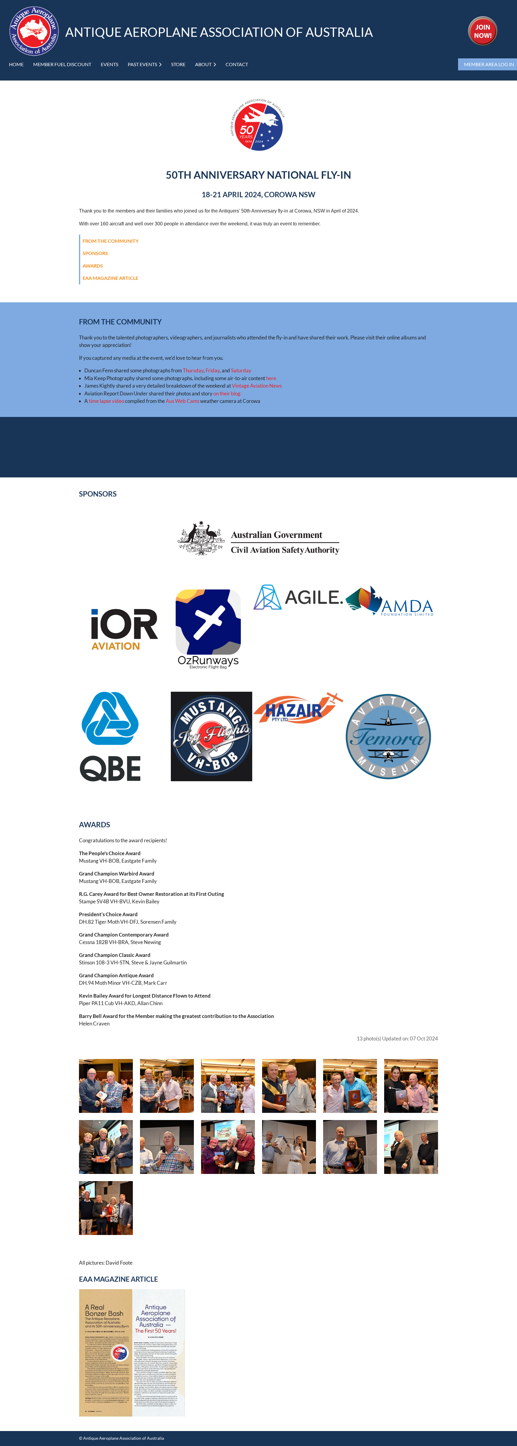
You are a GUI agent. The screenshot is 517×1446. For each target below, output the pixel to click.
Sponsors (95, 253)
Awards (93, 265)
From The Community (111, 241)
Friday (213, 370)
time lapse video (106, 401)
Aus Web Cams (182, 401)
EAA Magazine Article (110, 278)
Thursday (193, 370)
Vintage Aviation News (257, 386)
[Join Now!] (483, 44)
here (271, 378)
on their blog (227, 393)
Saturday (241, 370)
